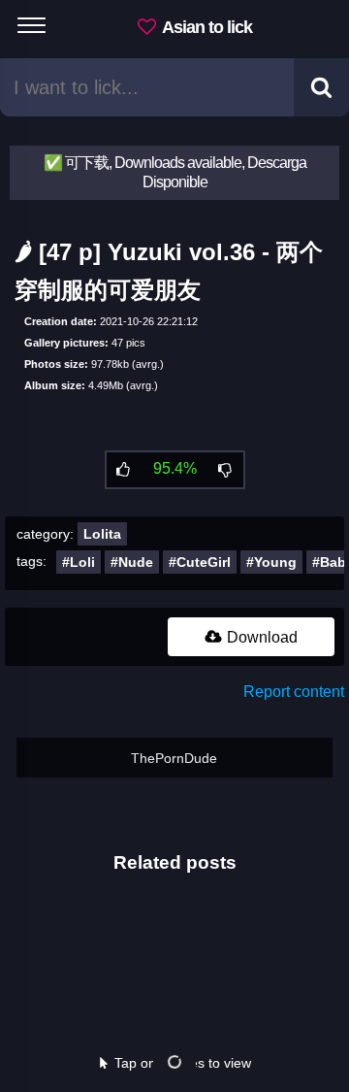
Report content (293, 691)
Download (260, 637)
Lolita (102, 534)
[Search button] (321, 87)
